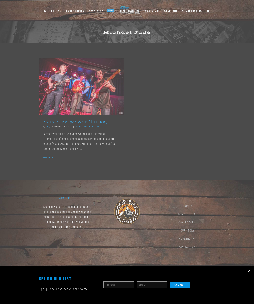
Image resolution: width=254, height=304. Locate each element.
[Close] (249, 270)
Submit (179, 284)
